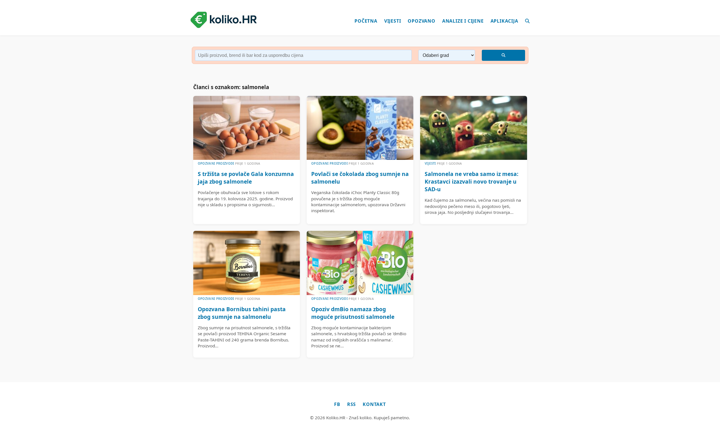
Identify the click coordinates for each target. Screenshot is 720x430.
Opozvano (421, 21)
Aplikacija (504, 21)
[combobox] (303, 55)
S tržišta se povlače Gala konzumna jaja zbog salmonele (246, 177)
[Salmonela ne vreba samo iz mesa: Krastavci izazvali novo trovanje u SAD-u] (473, 128)
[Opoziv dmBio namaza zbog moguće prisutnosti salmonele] (360, 263)
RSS (351, 404)
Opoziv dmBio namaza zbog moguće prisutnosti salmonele (352, 313)
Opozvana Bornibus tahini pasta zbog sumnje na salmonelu (242, 313)
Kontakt (374, 404)
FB (337, 404)
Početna (365, 21)
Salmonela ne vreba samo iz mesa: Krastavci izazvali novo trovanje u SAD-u (471, 181)
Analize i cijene (463, 21)
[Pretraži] (503, 55)
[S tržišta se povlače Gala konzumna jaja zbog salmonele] (246, 128)
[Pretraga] (527, 21)
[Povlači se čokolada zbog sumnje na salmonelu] (360, 128)
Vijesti (392, 21)
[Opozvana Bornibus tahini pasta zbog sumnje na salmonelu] (246, 263)
